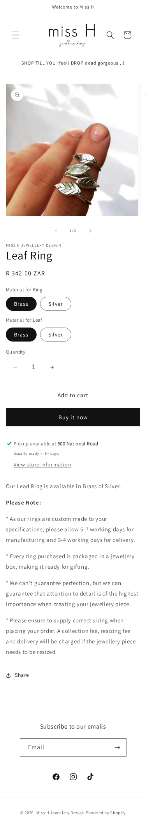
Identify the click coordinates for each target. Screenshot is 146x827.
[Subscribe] (117, 747)
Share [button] (22, 674)
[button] (15, 35)
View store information (42, 464)
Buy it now (73, 417)
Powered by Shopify (106, 812)
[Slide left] (56, 230)
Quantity (15, 352)
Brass (21, 303)
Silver (55, 303)
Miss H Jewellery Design (61, 812)
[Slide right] (90, 230)
